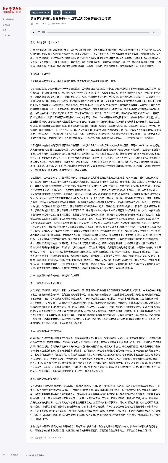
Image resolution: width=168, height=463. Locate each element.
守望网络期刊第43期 (40, 12)
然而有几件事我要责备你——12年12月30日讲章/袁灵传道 (70, 18)
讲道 (56, 12)
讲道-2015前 (69, 12)
